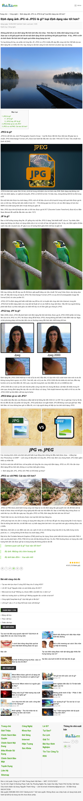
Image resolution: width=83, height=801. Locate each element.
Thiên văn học (7, 623)
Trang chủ (6, 726)
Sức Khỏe (26, 748)
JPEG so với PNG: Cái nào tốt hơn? (14, 126)
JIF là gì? (8, 119)
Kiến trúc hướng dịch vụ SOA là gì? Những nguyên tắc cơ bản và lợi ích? (28, 596)
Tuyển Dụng (6, 766)
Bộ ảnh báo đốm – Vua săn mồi (19, 557)
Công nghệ (11, 27)
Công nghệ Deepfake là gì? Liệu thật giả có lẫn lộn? (20, 599)
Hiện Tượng (27, 744)
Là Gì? (46, 726)
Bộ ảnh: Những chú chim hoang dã (20, 551)
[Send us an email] (65, 746)
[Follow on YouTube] (69, 746)
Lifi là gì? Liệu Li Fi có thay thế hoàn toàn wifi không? (21, 603)
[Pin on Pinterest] (17, 568)
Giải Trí (46, 739)
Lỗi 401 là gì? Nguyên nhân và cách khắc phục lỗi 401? (22, 588)
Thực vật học (6, 619)
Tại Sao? (47, 730)
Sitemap (5, 775)
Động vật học (7, 615)
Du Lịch (46, 735)
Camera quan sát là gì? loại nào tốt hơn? (23, 546)
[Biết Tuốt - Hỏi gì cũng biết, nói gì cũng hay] (14, 5)
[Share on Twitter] (10, 568)
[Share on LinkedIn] (21, 568)
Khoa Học (26, 730)
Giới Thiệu (6, 730)
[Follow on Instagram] (76, 741)
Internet (26, 739)
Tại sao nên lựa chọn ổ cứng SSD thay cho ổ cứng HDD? (22, 584)
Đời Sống (26, 735)
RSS (45, 756)
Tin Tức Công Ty (50, 751)
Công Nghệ (27, 726)
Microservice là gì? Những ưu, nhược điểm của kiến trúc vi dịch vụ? (26, 592)
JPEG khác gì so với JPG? (11, 124)
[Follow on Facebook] (72, 741)
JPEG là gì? (6, 116)
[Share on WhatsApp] (2, 568)
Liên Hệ (4, 770)
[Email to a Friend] (13, 568)
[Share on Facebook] (6, 568)
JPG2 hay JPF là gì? (12, 121)
